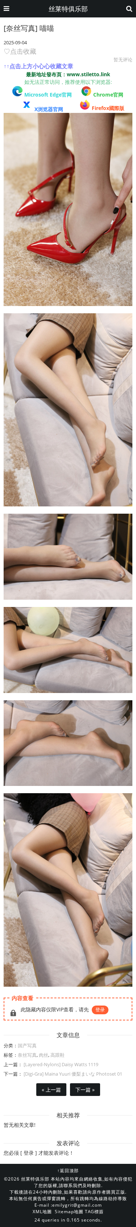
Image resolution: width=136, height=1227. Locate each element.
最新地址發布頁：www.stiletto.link (68, 74)
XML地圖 (42, 1211)
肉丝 (43, 1055)
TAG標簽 (94, 1211)
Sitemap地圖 (69, 1211)
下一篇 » (85, 1089)
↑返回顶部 (68, 1170)
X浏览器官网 (48, 109)
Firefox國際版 (108, 108)
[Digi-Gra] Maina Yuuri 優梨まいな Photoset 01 (72, 1074)
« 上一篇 (51, 1089)
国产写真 (27, 1045)
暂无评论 (123, 59)
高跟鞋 (57, 1055)
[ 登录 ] (28, 1152)
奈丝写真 (27, 1055)
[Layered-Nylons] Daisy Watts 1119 (60, 1064)
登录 (100, 1009)
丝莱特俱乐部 (68, 8)
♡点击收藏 (20, 51)
